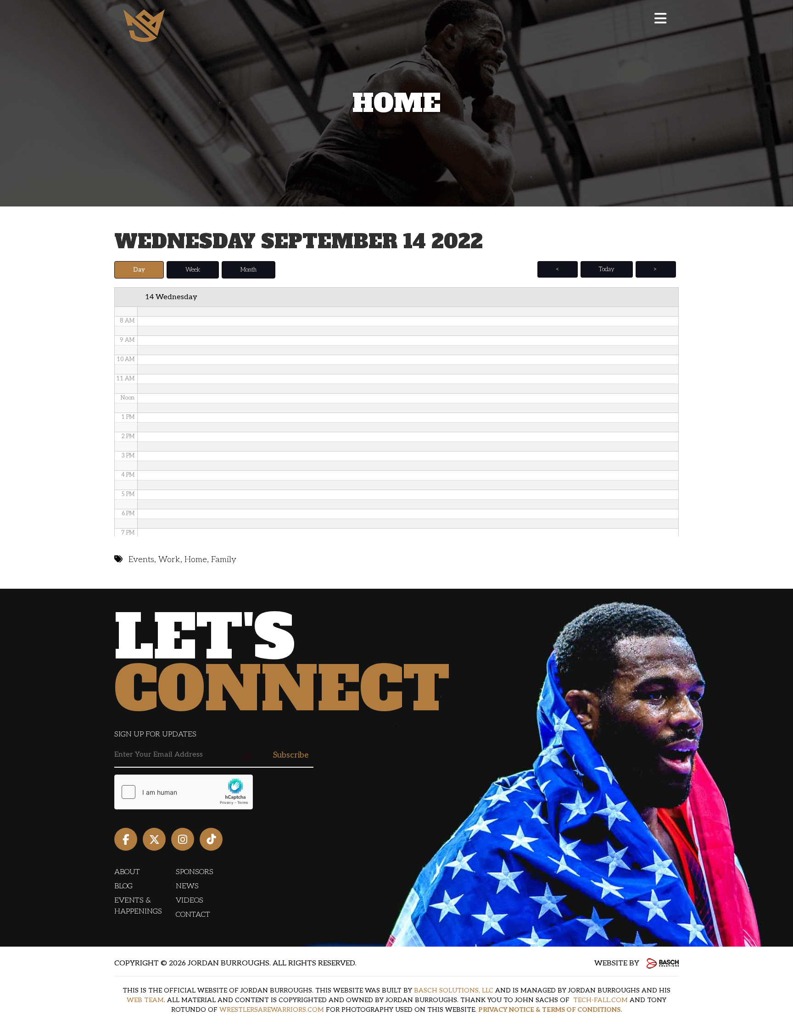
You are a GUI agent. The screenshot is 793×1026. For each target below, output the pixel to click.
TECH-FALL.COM (600, 1000)
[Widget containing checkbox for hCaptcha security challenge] (183, 792)
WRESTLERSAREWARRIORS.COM (271, 1010)
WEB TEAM (145, 1000)
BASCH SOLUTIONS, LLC (453, 990)
